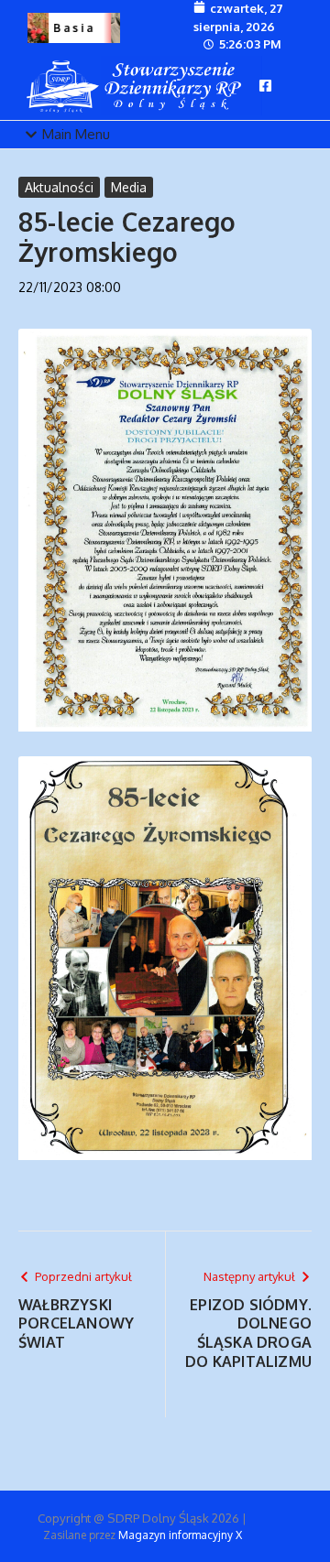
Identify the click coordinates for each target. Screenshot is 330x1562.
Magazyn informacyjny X (180, 1535)
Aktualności (59, 187)
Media (129, 187)
